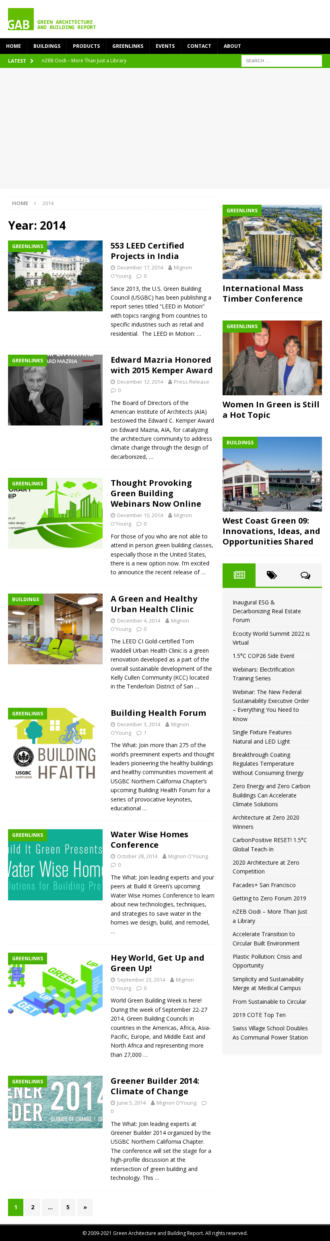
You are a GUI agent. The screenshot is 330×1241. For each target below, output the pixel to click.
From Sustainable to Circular (269, 1001)
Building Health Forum (158, 712)
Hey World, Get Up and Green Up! (157, 963)
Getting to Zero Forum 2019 (269, 898)
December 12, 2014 (140, 381)
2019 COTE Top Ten (259, 1015)
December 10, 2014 (140, 515)
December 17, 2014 (140, 267)
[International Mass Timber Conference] (272, 242)
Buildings (46, 46)
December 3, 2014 (138, 724)
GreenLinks (127, 46)
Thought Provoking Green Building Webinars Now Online (156, 493)
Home (13, 46)
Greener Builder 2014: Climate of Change (155, 1086)
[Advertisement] (165, 128)
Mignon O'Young (188, 856)
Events (165, 46)
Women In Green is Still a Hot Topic (271, 409)
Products (86, 46)
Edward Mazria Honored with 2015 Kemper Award (162, 365)
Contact (199, 46)
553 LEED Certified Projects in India (147, 250)
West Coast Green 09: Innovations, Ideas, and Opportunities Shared (271, 531)
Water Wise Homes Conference (149, 839)
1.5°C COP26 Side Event (264, 656)
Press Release (191, 381)
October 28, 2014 (137, 856)
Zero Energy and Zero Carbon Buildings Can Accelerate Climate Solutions (271, 795)
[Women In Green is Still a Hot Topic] (272, 358)
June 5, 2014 (131, 1102)
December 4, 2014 (138, 620)
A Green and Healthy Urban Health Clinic (154, 603)
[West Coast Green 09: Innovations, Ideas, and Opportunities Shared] (272, 474)
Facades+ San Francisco (264, 885)
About (232, 46)
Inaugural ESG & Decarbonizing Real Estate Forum (267, 611)
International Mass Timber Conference (263, 293)
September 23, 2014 (141, 979)
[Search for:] (281, 60)
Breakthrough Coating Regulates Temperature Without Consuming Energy (268, 764)
